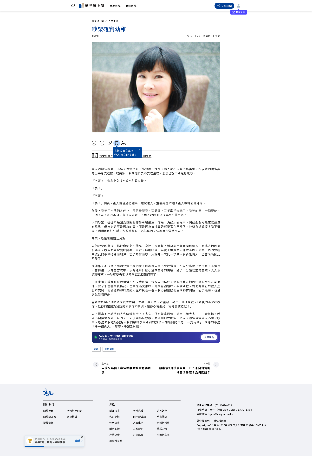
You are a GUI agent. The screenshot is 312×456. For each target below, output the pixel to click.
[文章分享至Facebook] (102, 143)
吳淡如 (95, 35)
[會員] (238, 5)
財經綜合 (138, 434)
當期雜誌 (115, 6)
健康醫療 (109, 349)
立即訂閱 (226, 6)
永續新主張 (163, 434)
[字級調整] (123, 143)
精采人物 (162, 428)
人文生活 (113, 20)
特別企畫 (114, 422)
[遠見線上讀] (91, 5)
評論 (96, 349)
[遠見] (48, 395)
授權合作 (48, 422)
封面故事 (114, 410)
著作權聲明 (203, 420)
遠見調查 (162, 410)
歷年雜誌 (131, 6)
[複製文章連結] (110, 143)
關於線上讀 (49, 416)
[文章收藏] (117, 143)
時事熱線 (162, 416)
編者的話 (114, 428)
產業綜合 (114, 434)
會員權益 (72, 416)
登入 (117, 155)
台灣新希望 (163, 422)
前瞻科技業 (115, 440)
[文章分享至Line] (94, 143)
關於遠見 (48, 410)
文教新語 (138, 428)
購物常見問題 (74, 410)
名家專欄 (114, 416)
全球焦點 (138, 410)
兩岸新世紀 (139, 416)
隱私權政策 (220, 420)
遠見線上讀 (98, 20)
